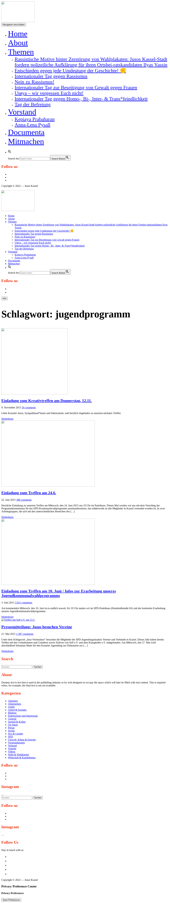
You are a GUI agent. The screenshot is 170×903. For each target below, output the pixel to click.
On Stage (13, 724)
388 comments (24, 499)
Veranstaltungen (16, 742)
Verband (12, 745)
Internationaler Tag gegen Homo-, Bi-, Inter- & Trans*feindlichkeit (81, 98)
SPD (10, 736)
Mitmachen (26, 141)
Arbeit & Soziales (17, 709)
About (18, 42)
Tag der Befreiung (33, 104)
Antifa (11, 706)
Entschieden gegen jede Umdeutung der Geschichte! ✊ (70, 70)
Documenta (26, 132)
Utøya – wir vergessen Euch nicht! (49, 93)
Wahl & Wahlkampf (18, 754)
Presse (11, 727)
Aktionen (13, 700)
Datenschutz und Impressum (23, 715)
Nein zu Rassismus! (34, 82)
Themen (21, 51)
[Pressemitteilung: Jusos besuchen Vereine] (18, 619)
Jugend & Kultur (17, 721)
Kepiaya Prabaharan (35, 119)
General (12, 718)
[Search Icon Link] (9, 150)
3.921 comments (23, 602)
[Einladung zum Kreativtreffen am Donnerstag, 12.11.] (34, 393)
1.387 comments (24, 633)
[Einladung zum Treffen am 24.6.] (48, 485)
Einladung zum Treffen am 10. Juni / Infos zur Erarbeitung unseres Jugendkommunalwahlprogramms (58, 593)
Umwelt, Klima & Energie (22, 739)
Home (17, 33)
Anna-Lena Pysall (32, 124)
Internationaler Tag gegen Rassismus (51, 76)
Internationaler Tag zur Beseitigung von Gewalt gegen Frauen (76, 87)
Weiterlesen (7, 418)
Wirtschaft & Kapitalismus (22, 757)
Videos (11, 751)
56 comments (29, 407)
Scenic (11, 730)
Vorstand (22, 111)
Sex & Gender (15, 733)
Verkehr (12, 748)
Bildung (12, 712)
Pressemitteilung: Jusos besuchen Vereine (36, 627)
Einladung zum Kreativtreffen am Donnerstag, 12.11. (46, 400)
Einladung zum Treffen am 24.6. (28, 493)
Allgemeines (14, 703)
